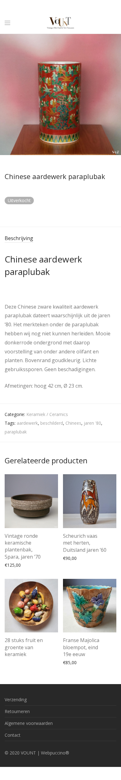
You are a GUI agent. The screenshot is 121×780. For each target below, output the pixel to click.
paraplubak (16, 432)
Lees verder (13, 655)
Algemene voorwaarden (29, 723)
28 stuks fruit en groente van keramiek (24, 647)
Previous (6, 94)
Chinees (73, 423)
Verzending (16, 699)
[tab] (60, 239)
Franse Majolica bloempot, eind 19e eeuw (81, 647)
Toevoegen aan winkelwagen (31, 565)
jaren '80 (92, 423)
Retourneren (17, 711)
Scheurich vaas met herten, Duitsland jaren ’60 (84, 542)
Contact (12, 735)
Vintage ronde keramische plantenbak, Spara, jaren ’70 (23, 546)
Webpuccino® (55, 753)
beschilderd (51, 423)
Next (115, 94)
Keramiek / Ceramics (47, 414)
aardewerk (27, 423)
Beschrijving (19, 238)
